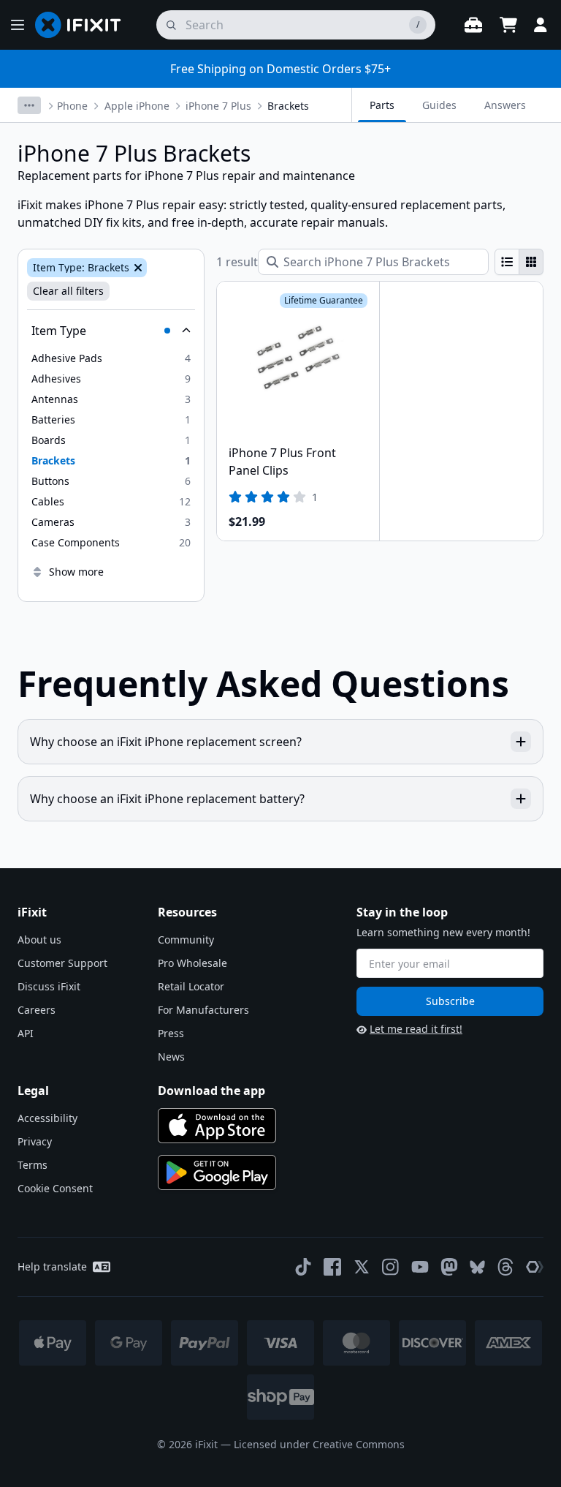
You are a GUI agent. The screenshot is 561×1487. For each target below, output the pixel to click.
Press (171, 1033)
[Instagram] (391, 1267)
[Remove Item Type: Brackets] (136, 268)
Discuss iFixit (49, 986)
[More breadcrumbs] (29, 105)
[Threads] (505, 1267)
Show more (76, 572)
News (171, 1057)
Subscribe (450, 1001)
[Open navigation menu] (17, 24)
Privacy (35, 1141)
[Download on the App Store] (217, 1125)
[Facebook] (332, 1267)
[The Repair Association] (534, 1267)
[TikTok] (303, 1267)
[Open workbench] (473, 24)
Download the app (211, 1091)
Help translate (52, 1266)
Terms (32, 1165)
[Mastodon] (449, 1267)
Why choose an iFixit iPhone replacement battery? (167, 799)
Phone (72, 106)
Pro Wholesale (192, 963)
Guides (439, 105)
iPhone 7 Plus (218, 106)
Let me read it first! (416, 1029)
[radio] (507, 262)
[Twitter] (361, 1267)
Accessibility (47, 1118)
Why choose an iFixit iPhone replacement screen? (166, 742)
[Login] (540, 25)
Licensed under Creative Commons (319, 1444)
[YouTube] (420, 1267)
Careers (37, 1010)
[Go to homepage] (84, 25)
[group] (519, 262)
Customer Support (62, 963)
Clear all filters (68, 291)
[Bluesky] (477, 1267)
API (26, 1033)
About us (39, 939)
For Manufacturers (203, 1010)
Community (186, 939)
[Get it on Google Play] (217, 1172)
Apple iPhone (136, 106)
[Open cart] (508, 24)
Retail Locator (191, 986)
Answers (505, 105)
